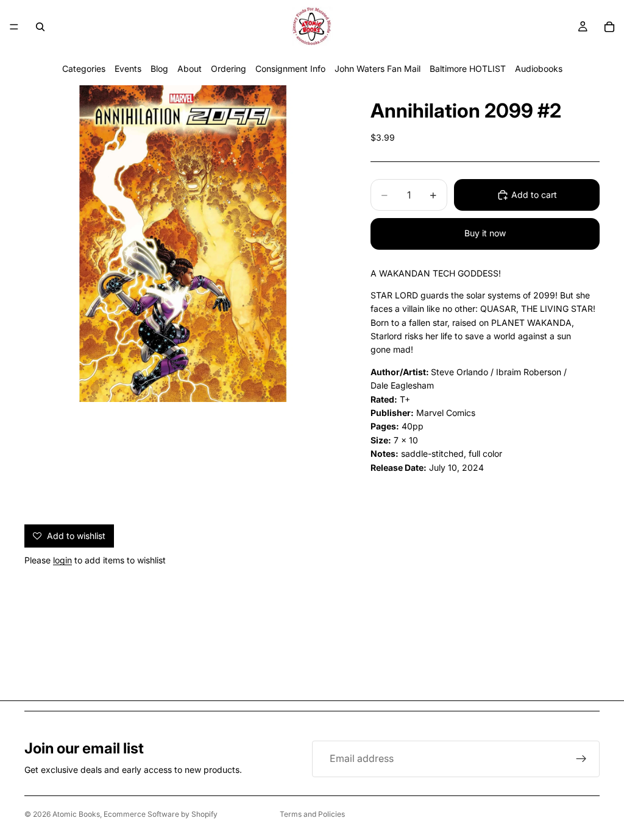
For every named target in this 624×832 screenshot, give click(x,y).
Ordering (228, 68)
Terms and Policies (312, 814)
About (189, 68)
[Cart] (609, 26)
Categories (83, 68)
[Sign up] (581, 759)
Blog (159, 68)
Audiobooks (538, 68)
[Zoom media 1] (182, 243)
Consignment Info (290, 68)
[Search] (40, 26)
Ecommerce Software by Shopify (161, 814)
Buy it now (485, 233)
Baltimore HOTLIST (468, 68)
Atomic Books (76, 814)
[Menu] (14, 27)
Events (128, 68)
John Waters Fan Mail (377, 68)
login (62, 560)
